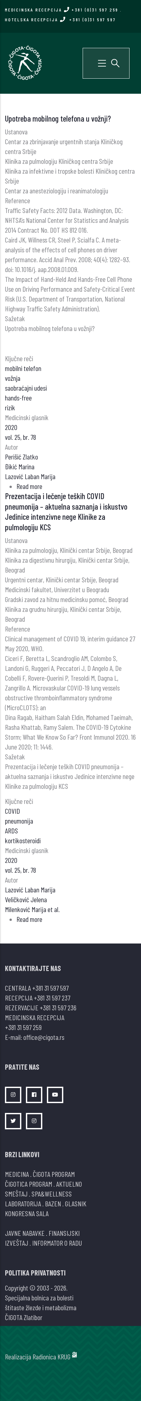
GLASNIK (75, 1203)
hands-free (18, 397)
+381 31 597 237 (52, 997)
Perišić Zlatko (21, 456)
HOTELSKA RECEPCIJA (60, 19)
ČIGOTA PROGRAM (54, 1174)
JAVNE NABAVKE (25, 1233)
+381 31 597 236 (58, 1007)
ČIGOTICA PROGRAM (28, 1183)
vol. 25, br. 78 (20, 437)
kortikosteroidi (23, 840)
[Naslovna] (24, 62)
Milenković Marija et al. (32, 909)
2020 (11, 427)
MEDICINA (17, 1174)
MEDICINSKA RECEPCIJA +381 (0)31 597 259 (61, 9)
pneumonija (19, 820)
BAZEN (53, 1203)
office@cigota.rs (43, 1037)
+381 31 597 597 (50, 987)
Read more (29, 486)
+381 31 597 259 (23, 1027)
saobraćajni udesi (26, 387)
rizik (10, 407)
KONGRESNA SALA (27, 1213)
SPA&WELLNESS (51, 1193)
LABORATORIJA (23, 1203)
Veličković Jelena (26, 899)
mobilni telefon (23, 368)
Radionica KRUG (51, 1356)
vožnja (12, 378)
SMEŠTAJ (16, 1193)
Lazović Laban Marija (30, 476)
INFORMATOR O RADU (57, 1242)
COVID (12, 811)
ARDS (11, 830)
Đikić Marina (19, 466)
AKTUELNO (69, 1183)
